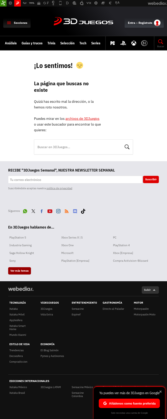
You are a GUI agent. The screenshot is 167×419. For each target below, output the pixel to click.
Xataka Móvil (17, 314)
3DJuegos (83, 21)
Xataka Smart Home (17, 327)
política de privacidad (59, 188)
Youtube (50, 210)
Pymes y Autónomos (52, 356)
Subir (147, 290)
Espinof (76, 314)
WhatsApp (25, 210)
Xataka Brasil (17, 393)
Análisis (11, 43)
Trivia (51, 43)
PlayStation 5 (17, 237)
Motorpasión (141, 309)
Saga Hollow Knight (21, 253)
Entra (131, 23)
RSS (66, 210)
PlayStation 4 (121, 245)
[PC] (112, 43)
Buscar (127, 146)
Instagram (58, 210)
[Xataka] (3, 3)
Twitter (33, 210)
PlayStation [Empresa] (75, 261)
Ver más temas (19, 270)
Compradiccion (18, 361)
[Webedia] (20, 288)
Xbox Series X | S (72, 237)
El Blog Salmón (49, 350)
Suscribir (151, 179)
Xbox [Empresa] (123, 253)
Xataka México (18, 387)
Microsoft (67, 253)
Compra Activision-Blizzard (130, 261)
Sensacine (78, 309)
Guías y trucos (32, 43)
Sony (12, 261)
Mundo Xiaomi (17, 335)
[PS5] (123, 43)
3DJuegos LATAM (51, 387)
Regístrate (145, 23)
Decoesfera (16, 356)
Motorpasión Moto (144, 314)
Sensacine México (82, 387)
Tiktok (83, 210)
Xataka (13, 309)
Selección (67, 43)
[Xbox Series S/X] (133, 43)
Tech (82, 43)
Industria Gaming (20, 245)
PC (114, 237)
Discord (75, 210)
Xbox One (67, 245)
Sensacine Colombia (78, 394)
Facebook (41, 210)
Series (95, 43)
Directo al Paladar (113, 309)
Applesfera (15, 320)
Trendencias (16, 350)
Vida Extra (47, 314)
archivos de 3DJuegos (82, 118)
